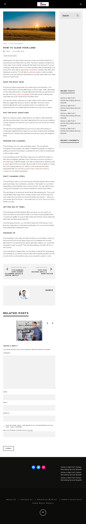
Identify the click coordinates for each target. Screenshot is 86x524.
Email (5, 402)
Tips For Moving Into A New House (42, 272)
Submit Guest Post (71, 499)
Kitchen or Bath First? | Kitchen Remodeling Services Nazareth (70, 100)
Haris (8, 51)
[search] (77, 16)
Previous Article (19, 267)
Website (6, 413)
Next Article (41, 267)
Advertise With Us (47, 499)
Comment (7, 353)
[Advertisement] (71, 54)
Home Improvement (10, 55)
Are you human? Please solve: (15, 430)
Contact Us (27, 499)
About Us (11, 499)
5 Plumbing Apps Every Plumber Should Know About (14, 272)
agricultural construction (29, 70)
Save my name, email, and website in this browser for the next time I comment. (29, 426)
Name (5, 391)
